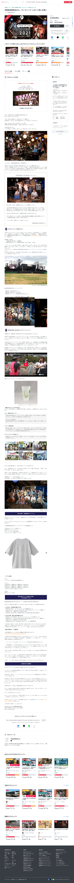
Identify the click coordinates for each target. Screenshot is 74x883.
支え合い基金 (34, 235)
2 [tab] (24, 328)
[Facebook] (52, 37)
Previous (5, 312)
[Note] (68, 37)
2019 (23, 378)
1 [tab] (22, 328)
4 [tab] (27, 328)
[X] (58, 37)
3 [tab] (25, 328)
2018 (19, 378)
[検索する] (23, 2)
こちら (27, 293)
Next (46, 312)
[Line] (63, 37)
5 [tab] (29, 328)
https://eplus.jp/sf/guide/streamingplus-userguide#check (15, 633)
